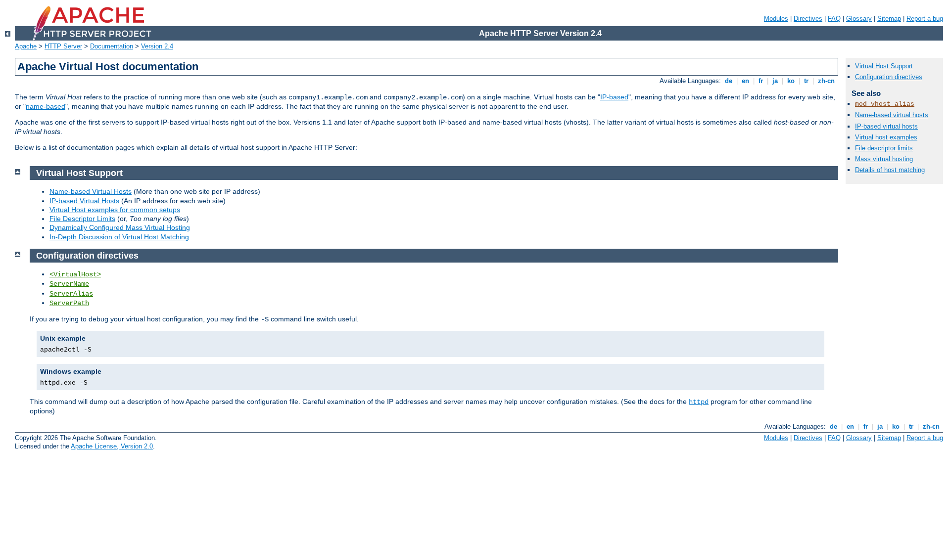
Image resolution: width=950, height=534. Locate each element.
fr (761, 81)
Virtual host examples (886, 137)
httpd (699, 402)
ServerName (69, 284)
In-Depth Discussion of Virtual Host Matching (119, 237)
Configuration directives (888, 77)
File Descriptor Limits (82, 218)
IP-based (614, 97)
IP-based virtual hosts (886, 126)
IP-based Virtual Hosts (84, 201)
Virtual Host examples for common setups (114, 210)
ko (791, 81)
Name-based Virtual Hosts (90, 191)
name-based (45, 106)
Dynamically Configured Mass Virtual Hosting (119, 227)
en (745, 81)
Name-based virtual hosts (891, 115)
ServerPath (69, 303)
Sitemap (889, 18)
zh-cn (826, 81)
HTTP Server (63, 46)
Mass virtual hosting (884, 159)
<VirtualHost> (75, 274)
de (728, 81)
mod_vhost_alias (884, 104)
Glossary (859, 18)
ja (775, 81)
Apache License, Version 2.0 (112, 446)
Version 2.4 (157, 46)
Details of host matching (890, 170)
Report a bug (924, 18)
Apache (26, 46)
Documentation (111, 46)
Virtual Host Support (884, 66)
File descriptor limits (884, 148)
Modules (776, 18)
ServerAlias (71, 294)
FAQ (834, 18)
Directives (808, 18)
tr (806, 81)
